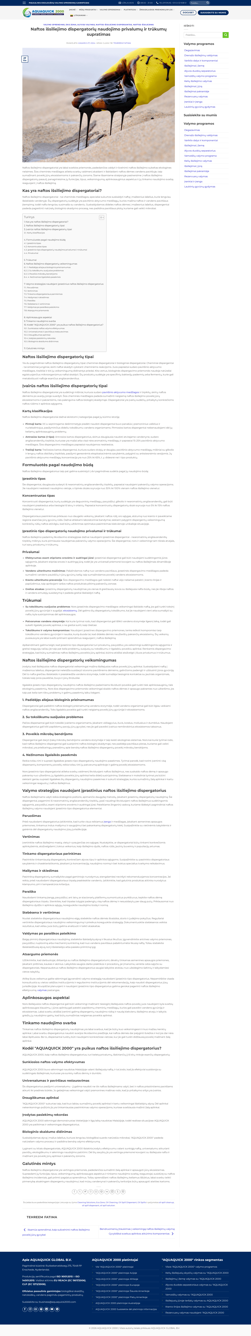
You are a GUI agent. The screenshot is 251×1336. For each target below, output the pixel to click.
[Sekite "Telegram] (57, 1309)
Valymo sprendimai (110, 10)
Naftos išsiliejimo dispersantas (114, 25)
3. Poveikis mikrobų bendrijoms (42, 274)
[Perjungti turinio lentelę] (100, 217)
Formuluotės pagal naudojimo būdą (46, 240)
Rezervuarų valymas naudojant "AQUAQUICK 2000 (194, 1312)
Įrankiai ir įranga (193, 101)
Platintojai (130, 10)
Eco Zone (100, 1202)
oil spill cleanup (166, 1202)
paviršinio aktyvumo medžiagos (120, 392)
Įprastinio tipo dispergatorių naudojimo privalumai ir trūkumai (57, 250)
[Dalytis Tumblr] (117, 1191)
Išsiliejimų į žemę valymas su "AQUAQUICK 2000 (193, 1278)
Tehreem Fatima (122, 43)
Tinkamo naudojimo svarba (41, 321)
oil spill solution (107, 1205)
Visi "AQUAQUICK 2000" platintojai (114, 1267)
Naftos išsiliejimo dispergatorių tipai (45, 225)
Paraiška (31, 300)
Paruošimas (32, 287)
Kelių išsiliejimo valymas (198, 81)
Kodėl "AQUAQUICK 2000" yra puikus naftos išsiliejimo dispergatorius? (65, 325)
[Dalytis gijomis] (90, 1191)
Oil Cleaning (112, 1202)
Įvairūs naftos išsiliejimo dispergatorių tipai (49, 229)
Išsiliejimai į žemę (194, 65)
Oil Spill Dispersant (128, 1202)
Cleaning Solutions (86, 1202)
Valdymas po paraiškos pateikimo (43, 307)
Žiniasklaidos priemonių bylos (156, 10)
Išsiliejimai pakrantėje (196, 91)
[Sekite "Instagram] (30, 1309)
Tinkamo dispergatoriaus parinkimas (44, 294)
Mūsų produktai (87, 10)
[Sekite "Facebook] (24, 1309)
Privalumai (33, 253)
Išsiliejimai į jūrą (193, 86)
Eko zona (71, 25)
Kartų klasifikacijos (36, 233)
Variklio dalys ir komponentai (201, 60)
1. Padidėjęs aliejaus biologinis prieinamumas (49, 267)
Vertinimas (32, 291)
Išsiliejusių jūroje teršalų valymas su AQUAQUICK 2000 (196, 1300)
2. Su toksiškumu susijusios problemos (45, 270)
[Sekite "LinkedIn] (46, 1309)
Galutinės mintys (35, 348)
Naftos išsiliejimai (143, 25)
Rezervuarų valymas (196, 96)
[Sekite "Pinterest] (41, 1309)
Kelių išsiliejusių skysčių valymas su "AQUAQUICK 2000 (197, 1272)
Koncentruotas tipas (37, 246)
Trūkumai (31, 260)
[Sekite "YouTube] (51, 1309)
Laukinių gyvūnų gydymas (199, 106)
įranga (107, 821)
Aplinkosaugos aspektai (39, 317)
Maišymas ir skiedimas (38, 297)
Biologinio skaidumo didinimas (43, 341)
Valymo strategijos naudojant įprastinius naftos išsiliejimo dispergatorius (64, 284)
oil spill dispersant (90, 1205)
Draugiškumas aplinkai (39, 335)
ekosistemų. (70, 610)
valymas (42, 990)
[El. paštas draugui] (96, 1191)
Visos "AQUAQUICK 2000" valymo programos (191, 1266)
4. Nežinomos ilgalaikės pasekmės (44, 277)
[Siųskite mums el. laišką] (35, 1309)
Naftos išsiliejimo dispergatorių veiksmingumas (51, 263)
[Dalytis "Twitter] (85, 1191)
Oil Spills (142, 1202)
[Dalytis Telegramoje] (123, 1191)
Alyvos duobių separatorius (200, 70)
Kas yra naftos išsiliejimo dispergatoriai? (47, 222)
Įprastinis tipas (34, 243)
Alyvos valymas (86, 25)
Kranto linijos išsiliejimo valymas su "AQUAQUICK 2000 (196, 1306)
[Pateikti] (207, 3)
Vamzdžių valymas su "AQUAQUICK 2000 (189, 1294)
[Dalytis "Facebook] (74, 1191)
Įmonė (72, 10)
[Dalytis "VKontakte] (106, 1191)
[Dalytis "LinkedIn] (112, 1191)
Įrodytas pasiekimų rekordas (42, 338)
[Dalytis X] (79, 1191)
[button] (24, 3)
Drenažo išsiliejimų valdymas (201, 55)
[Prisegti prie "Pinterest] (101, 1191)
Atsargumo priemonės (38, 310)
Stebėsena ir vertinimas (38, 304)
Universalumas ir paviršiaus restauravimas (48, 331)
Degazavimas (192, 50)
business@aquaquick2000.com (57, 1301)
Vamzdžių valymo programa (200, 76)
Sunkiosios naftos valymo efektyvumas (46, 328)
